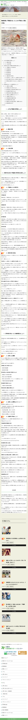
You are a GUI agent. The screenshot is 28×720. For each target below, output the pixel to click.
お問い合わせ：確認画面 (7, 691)
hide (15, 57)
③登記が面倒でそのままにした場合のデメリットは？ (15, 82)
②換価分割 (8, 70)
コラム (3, 671)
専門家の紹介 (4, 663)
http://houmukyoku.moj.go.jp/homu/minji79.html (10, 440)
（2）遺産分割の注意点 (8, 75)
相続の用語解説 (5, 709)
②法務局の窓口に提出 (10, 99)
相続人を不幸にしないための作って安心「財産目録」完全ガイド (16, 561)
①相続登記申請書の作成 (10, 98)
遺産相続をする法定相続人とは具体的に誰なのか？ (16, 539)
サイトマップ (4, 677)
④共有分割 (8, 74)
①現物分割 (8, 69)
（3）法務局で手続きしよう (9, 96)
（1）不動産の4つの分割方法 (9, 67)
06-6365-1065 (11, 654)
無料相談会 (4, 666)
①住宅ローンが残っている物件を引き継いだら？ (15, 77)
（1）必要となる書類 (8, 86)
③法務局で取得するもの (10, 91)
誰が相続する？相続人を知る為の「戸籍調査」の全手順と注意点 (15, 605)
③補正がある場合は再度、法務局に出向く (14, 101)
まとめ (3, 104)
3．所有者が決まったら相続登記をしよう (10, 84)
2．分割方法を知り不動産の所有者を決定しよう (11, 65)
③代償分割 (8, 72)
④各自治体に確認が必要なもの (11, 92)
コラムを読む (14, 545)
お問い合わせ (4, 674)
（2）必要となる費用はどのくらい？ (11, 94)
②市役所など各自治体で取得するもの (13, 89)
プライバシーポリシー (6, 679)
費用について (4, 668)
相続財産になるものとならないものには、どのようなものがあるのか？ (16, 583)
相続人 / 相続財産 (13, 27)
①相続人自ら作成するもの (11, 87)
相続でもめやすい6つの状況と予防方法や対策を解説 (15, 627)
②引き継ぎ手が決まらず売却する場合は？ (14, 79)
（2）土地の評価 (7, 63)
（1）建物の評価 (7, 62)
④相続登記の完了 (9, 103)
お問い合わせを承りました (7, 688)
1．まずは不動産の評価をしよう (8, 60)
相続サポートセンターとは (7, 660)
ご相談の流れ (4, 693)
